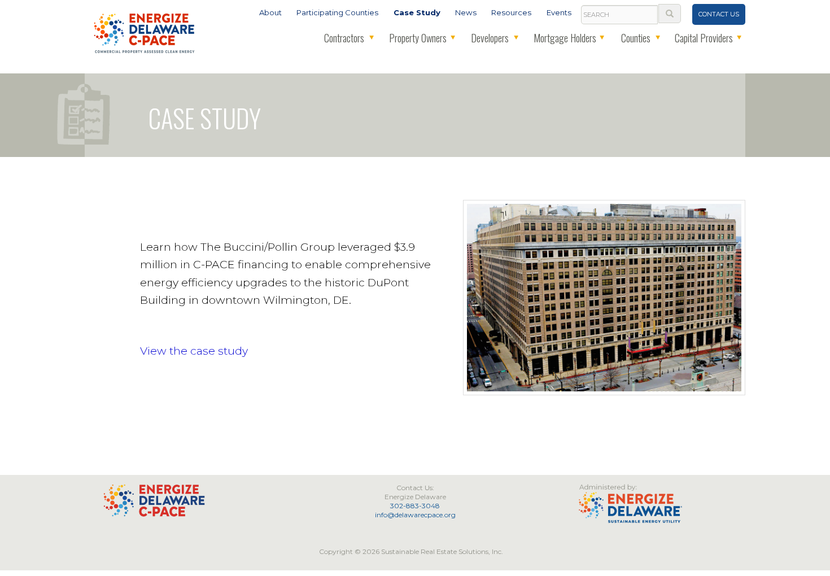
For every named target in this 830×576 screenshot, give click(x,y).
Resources (511, 12)
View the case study (194, 350)
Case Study (417, 12)
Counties (635, 37)
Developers (490, 37)
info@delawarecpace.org (415, 514)
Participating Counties (337, 12)
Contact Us (718, 14)
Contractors (344, 37)
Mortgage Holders (565, 37)
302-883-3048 (415, 505)
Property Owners (418, 37)
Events (559, 12)
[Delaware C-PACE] (144, 32)
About (270, 12)
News (466, 12)
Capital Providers (704, 37)
